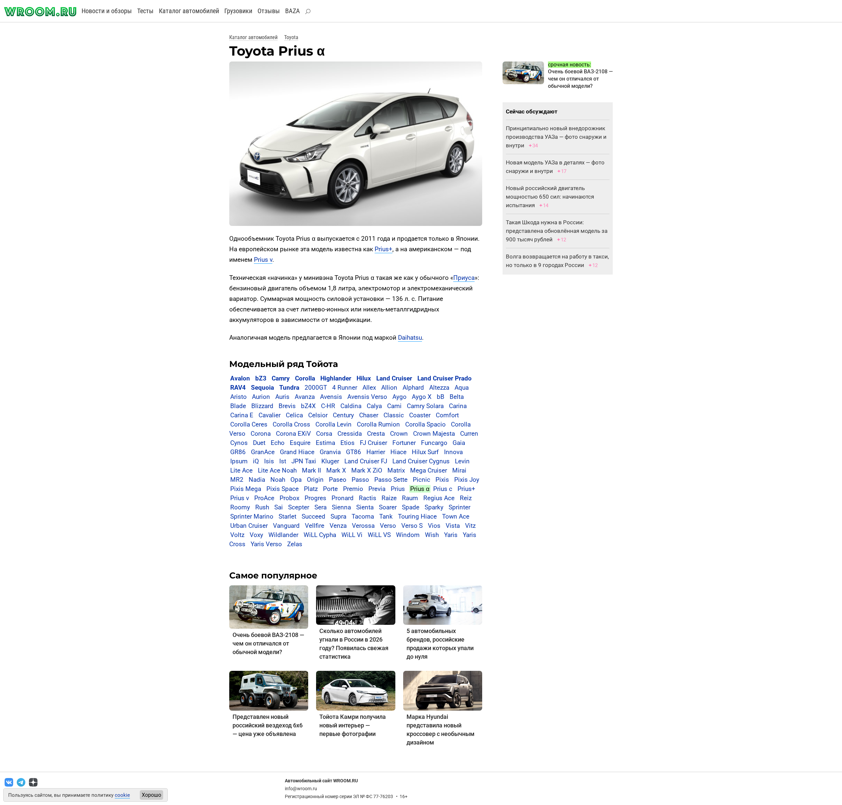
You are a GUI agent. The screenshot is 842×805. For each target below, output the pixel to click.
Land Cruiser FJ (365, 461)
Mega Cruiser (428, 470)
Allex (369, 387)
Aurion (261, 397)
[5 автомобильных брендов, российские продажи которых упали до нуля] (442, 604)
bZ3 (260, 378)
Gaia (459, 443)
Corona (261, 433)
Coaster (420, 415)
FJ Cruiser (373, 443)
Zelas (294, 544)
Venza (338, 525)
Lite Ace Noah (277, 470)
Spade (410, 507)
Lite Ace (241, 470)
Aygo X (422, 397)
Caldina (350, 406)
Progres (315, 498)
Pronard (343, 498)
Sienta (365, 507)
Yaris (451, 535)
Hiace (398, 452)
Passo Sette (391, 479)
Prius (398, 489)
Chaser (368, 415)
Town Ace (455, 516)
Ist (282, 461)
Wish (432, 535)
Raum (410, 498)
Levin (462, 461)
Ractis (367, 498)
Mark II (311, 470)
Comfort (447, 415)
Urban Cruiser (249, 525)
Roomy (240, 507)
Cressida (349, 433)
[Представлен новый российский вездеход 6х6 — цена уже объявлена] (268, 690)
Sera (320, 507)
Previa (376, 489)
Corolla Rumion (378, 424)
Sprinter (459, 507)
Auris (282, 397)
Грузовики (238, 11)
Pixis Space (282, 489)
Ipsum (239, 461)
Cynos (239, 443)
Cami (394, 406)
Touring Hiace (417, 516)
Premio (353, 489)
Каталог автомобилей (189, 11)
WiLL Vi (351, 535)
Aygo (399, 397)
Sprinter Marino (251, 516)
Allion (389, 387)
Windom (408, 535)
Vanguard (286, 525)
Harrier (375, 452)
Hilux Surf (425, 452)
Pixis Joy (466, 479)
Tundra (289, 387)
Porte (330, 489)
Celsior (318, 415)
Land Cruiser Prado (444, 378)
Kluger (330, 461)
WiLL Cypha (320, 535)
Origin (315, 479)
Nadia (257, 479)
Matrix (396, 470)
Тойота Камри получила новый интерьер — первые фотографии (352, 725)
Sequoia (262, 387)
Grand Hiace (297, 452)
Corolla (305, 378)
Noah (277, 479)
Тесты (145, 11)
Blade (238, 406)
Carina (458, 406)
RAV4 (238, 387)
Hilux (364, 378)
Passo (360, 479)
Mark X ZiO (366, 470)
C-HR (328, 406)
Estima (325, 443)
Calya (374, 406)
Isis (269, 461)
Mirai (459, 470)
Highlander (335, 378)
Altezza (439, 387)
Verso (388, 525)
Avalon (240, 378)
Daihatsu (410, 337)
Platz (311, 489)
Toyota (291, 37)
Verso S (412, 525)
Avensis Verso (367, 397)
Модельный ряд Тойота (283, 364)
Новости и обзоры (107, 11)
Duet (259, 443)
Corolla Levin (333, 424)
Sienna (341, 507)
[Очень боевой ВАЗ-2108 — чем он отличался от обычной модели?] (268, 606)
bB (440, 397)
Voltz (237, 535)
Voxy (256, 535)
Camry (281, 378)
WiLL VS (379, 535)
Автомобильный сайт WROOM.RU (321, 780)
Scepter (298, 507)
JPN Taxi (303, 461)
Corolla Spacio (425, 424)
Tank (386, 516)
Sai (278, 507)
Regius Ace (439, 498)
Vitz (470, 525)
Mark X (336, 470)
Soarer (388, 507)
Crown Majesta (434, 433)
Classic (394, 415)
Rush (262, 507)
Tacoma (363, 516)
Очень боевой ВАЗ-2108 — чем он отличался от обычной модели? (268, 643)
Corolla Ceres (248, 424)
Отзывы (269, 11)
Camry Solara (425, 406)
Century (343, 415)
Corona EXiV (293, 433)
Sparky (434, 507)
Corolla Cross (291, 424)
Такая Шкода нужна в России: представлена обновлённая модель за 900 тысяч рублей (556, 231)
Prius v (263, 259)
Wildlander (283, 535)
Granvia (330, 452)
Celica (294, 415)
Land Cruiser (394, 378)
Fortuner (404, 443)
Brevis (287, 406)
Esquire (300, 443)
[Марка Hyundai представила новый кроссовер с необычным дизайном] (442, 690)
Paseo (337, 479)
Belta (457, 397)
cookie (122, 795)
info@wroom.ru (301, 788)
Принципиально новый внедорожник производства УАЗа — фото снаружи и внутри (556, 137)
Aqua (462, 387)
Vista (453, 525)
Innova (453, 452)
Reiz (466, 498)
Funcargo (434, 443)
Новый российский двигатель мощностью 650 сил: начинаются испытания (550, 196)
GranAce (263, 452)
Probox (289, 498)
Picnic (421, 479)
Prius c (442, 489)
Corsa (324, 433)
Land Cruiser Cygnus (421, 461)
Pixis (442, 479)
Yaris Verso (266, 544)
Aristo (238, 397)
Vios (434, 525)
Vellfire (314, 525)
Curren (469, 433)
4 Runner (344, 387)
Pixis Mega (245, 489)
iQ (256, 461)
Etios (347, 443)
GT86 (353, 452)
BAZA (292, 11)
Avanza (305, 397)
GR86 (238, 452)
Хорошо (151, 795)
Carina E (241, 415)
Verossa (363, 525)
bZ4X (308, 406)
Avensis (331, 397)
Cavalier (270, 415)
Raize (389, 498)
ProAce (264, 498)
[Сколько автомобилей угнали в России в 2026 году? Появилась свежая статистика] (355, 604)
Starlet (287, 516)
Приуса (464, 277)
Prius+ (383, 249)
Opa (296, 479)
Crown (399, 433)
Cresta (376, 433)
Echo (278, 443)
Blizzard (262, 406)
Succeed (313, 516)
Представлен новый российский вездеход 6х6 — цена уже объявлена (268, 725)
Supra (338, 516)
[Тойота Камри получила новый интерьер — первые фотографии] (355, 690)
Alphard (413, 387)
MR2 (236, 479)
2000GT (316, 387)
